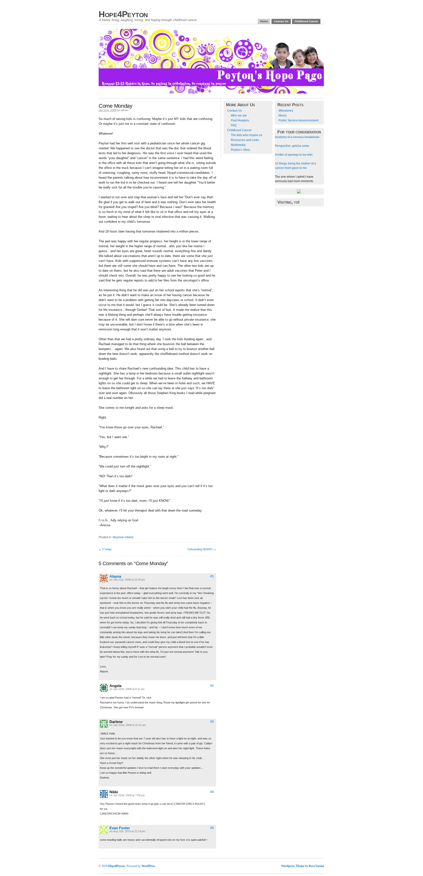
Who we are (239, 115)
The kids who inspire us (246, 135)
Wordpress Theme (292, 866)
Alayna (115, 576)
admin (124, 110)
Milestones (286, 110)
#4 (212, 792)
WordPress (148, 866)
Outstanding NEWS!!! (200, 549)
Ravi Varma (316, 866)
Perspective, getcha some (292, 146)
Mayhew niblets (123, 537)
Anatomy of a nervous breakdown (297, 137)
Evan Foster (119, 828)
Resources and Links (245, 140)
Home (264, 21)
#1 (212, 576)
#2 (212, 686)
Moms (283, 115)
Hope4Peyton (123, 14)
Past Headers (240, 120)
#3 (212, 722)
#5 (212, 828)
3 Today (107, 549)
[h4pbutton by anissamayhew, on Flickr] (299, 192)
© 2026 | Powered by (120, 866)
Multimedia (238, 145)
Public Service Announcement (298, 120)
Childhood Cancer (306, 21)
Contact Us (281, 21)
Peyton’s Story (240, 150)
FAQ (233, 125)
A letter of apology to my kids (294, 154)
